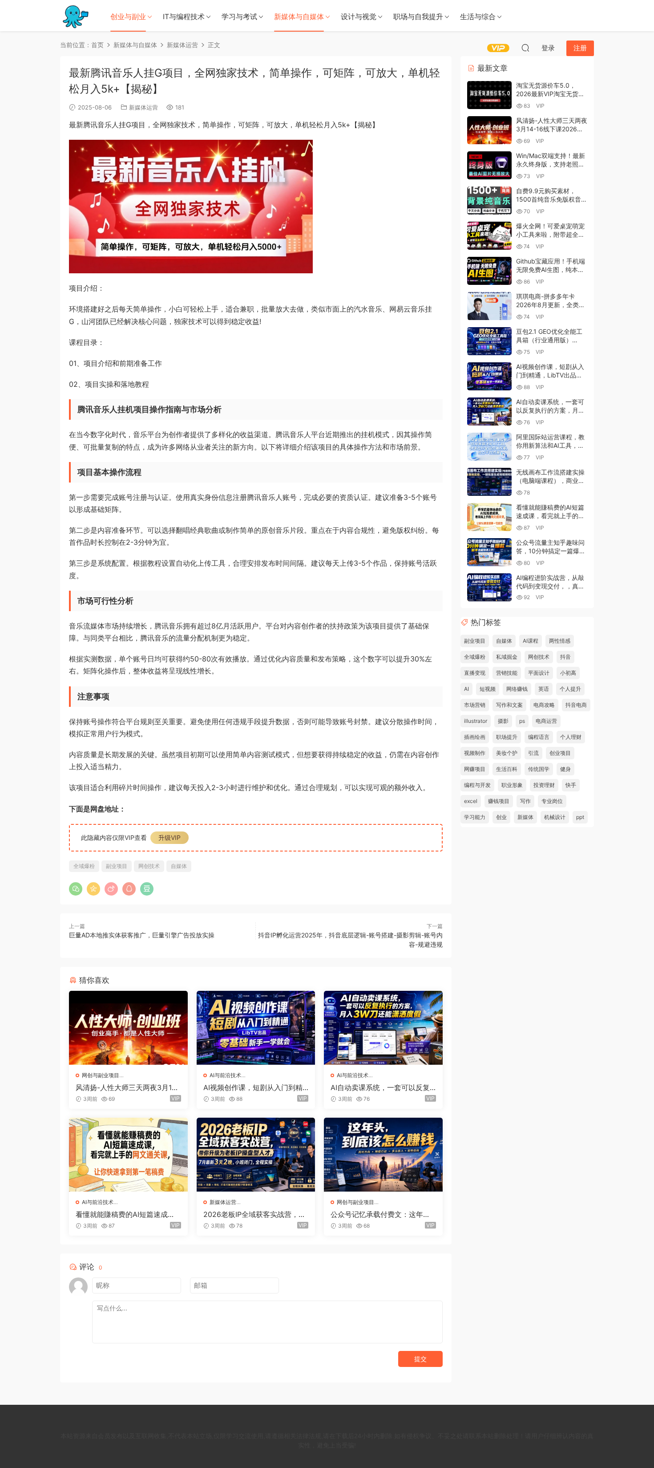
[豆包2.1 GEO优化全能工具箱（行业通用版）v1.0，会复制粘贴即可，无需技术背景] (489, 341)
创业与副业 (128, 16)
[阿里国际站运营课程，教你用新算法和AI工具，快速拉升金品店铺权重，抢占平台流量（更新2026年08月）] (489, 447)
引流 (533, 753)
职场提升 (506, 737)
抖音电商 (576, 705)
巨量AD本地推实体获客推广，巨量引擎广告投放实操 (141, 935)
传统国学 (538, 769)
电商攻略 (544, 705)
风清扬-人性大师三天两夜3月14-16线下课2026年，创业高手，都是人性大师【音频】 (127, 1087)
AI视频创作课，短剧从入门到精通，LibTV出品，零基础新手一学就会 (255, 1087)
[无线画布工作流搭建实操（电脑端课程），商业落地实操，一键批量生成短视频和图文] (489, 482)
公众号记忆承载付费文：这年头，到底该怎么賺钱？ (377, 1214)
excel (470, 801)
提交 (420, 1359)
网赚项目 (474, 769)
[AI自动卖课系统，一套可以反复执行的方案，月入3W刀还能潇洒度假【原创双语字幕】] (383, 1028)
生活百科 (506, 769)
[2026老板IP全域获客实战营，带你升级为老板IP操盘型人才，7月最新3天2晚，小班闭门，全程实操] (256, 1155)
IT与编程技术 (184, 16)
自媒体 (179, 866)
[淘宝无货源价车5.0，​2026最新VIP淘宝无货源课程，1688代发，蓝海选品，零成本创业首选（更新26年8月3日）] (489, 95)
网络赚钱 (517, 688)
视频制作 (474, 753)
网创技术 (149, 866)
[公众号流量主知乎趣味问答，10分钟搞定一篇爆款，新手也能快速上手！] (489, 552)
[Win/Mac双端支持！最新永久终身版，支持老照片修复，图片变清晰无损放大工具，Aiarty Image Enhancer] (489, 165)
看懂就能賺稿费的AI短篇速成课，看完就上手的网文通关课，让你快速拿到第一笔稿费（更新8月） (128, 1214)
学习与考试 (239, 16)
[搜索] (525, 47)
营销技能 (506, 672)
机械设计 (554, 817)
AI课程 (530, 640)
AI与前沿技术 (225, 1075)
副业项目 (116, 866)
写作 (525, 801)
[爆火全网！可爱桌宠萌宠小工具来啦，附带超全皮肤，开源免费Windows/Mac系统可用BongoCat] (489, 236)
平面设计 (538, 672)
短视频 (488, 688)
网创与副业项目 (100, 1075)
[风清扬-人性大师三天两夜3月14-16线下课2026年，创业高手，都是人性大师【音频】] (128, 1028)
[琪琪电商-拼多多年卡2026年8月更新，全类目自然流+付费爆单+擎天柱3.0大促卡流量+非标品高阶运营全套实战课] (489, 306)
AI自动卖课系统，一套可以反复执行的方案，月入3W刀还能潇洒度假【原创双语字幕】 (382, 1087)
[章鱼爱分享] (75, 15)
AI (466, 688)
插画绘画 (474, 737)
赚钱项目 (498, 801)
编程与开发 (477, 785)
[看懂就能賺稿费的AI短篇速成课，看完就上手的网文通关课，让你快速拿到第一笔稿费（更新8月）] (128, 1155)
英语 (543, 688)
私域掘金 (506, 656)
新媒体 (525, 817)
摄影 (503, 721)
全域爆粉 (84, 866)
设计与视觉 (358, 16)
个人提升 (570, 688)
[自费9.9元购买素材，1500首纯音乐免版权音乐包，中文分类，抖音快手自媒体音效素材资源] (489, 201)
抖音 (565, 656)
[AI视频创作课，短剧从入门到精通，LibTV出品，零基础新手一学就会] (256, 1028)
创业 (501, 817)
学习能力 (474, 817)
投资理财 (544, 785)
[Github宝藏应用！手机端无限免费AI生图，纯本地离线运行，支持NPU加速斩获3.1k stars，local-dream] (489, 271)
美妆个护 (506, 753)
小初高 (568, 672)
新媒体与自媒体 (299, 16)
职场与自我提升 (418, 16)
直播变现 (474, 672)
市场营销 (474, 705)
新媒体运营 (143, 107)
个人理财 (570, 737)
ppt (580, 817)
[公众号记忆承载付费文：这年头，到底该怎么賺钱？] (383, 1155)
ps (522, 721)
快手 (570, 785)
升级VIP (169, 837)
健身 (565, 769)
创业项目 (560, 753)
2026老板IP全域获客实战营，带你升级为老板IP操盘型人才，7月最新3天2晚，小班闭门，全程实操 (254, 1214)
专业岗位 (552, 801)
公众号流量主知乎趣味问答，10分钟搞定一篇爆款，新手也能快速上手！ (550, 551)
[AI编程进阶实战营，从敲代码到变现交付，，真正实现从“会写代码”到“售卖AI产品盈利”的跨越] (489, 587)
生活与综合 (478, 16)
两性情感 (559, 640)
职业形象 (512, 785)
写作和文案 (509, 705)
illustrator (475, 721)
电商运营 (546, 721)
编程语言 (538, 737)
